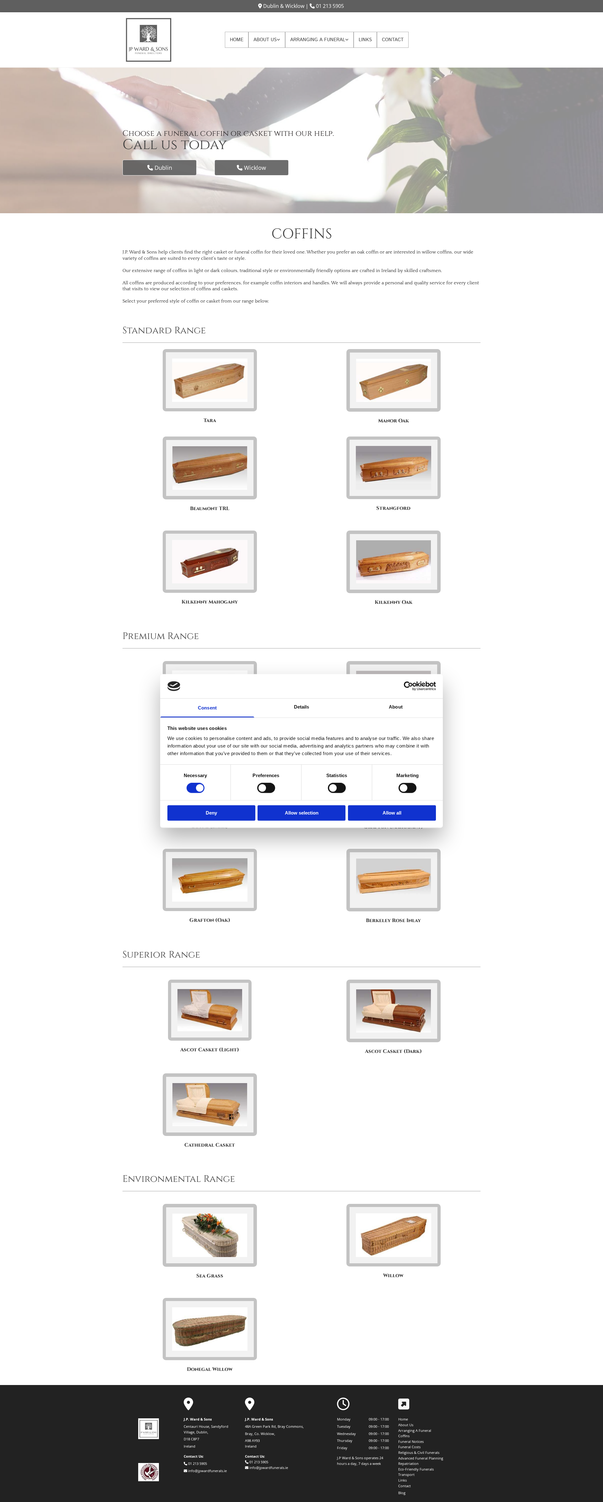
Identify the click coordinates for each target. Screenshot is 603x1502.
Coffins (404, 1435)
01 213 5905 (330, 6)
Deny (211, 812)
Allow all (392, 812)
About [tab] (396, 706)
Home (236, 39)
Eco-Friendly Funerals (416, 1469)
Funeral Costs (409, 1446)
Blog (401, 1492)
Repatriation (408, 1463)
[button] (159, 167)
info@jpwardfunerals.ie (207, 1470)
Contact (393, 39)
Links (365, 39)
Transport (406, 1474)
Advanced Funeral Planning (420, 1458)
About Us (265, 39)
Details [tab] (301, 706)
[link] (266, 40)
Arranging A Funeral (317, 39)
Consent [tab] (207, 707)
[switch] (266, 788)
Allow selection (301, 812)
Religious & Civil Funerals (418, 1452)
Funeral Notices (411, 1441)
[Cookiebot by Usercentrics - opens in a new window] (408, 686)
